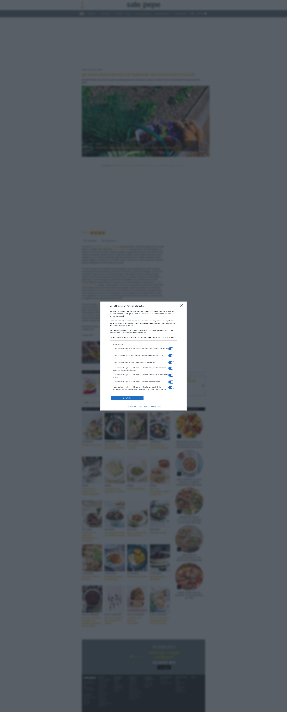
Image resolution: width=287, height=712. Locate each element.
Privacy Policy (156, 406)
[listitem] (143, 344)
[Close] (182, 306)
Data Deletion (131, 406)
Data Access (143, 406)
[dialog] (143, 356)
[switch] (171, 348)
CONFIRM (127, 398)
